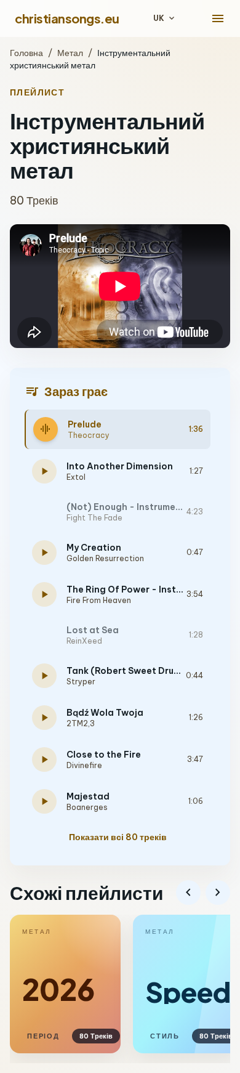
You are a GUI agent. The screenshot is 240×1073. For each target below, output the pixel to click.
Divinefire (84, 765)
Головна (26, 53)
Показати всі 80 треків (118, 837)
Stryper (80, 681)
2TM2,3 (80, 723)
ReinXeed (84, 641)
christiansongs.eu (67, 18)
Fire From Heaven (98, 600)
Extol (76, 477)
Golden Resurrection (105, 558)
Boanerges (87, 807)
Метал (70, 53)
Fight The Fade (94, 517)
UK (165, 18)
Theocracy (89, 435)
